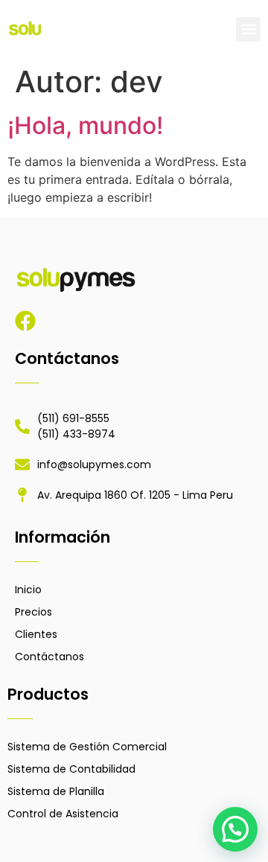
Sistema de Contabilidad (71, 769)
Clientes (36, 634)
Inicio (28, 589)
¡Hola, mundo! (85, 125)
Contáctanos (49, 656)
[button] (248, 29)
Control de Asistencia (62, 813)
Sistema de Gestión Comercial (87, 746)
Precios (33, 611)
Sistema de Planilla (55, 791)
